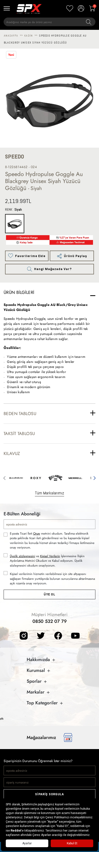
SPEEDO (14, 156)
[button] (4, 477)
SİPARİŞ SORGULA (49, 794)
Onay (36, 533)
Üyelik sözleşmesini (22, 556)
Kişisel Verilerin (50, 556)
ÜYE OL (49, 594)
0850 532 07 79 (49, 621)
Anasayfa (11, 36)
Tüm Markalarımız (49, 493)
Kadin (28, 36)
